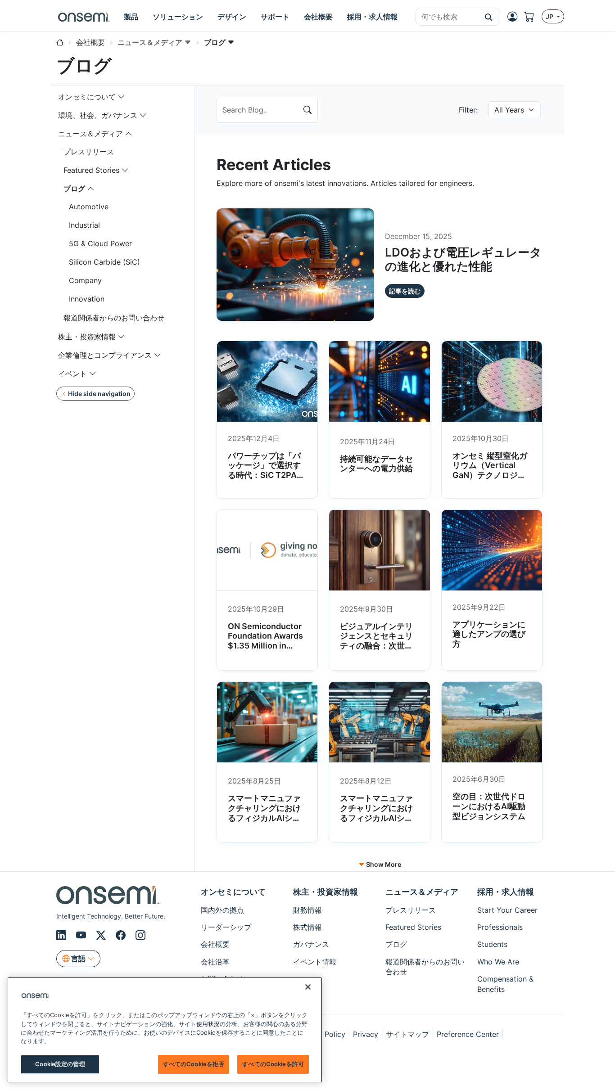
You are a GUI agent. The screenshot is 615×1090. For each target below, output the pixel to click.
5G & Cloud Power (100, 243)
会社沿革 (215, 961)
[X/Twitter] (102, 935)
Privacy (365, 1034)
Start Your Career (507, 909)
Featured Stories (91, 170)
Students (492, 944)
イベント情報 (314, 961)
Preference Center (468, 1034)
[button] (488, 17)
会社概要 (215, 944)
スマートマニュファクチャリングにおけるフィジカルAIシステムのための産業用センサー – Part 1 (376, 817)
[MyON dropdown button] (515, 16)
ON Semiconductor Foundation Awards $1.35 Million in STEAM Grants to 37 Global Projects (265, 651)
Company (85, 280)
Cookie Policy (321, 1034)
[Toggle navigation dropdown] (121, 96)
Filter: (468, 109)
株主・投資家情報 (87, 336)
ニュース (307, 978)
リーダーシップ (226, 927)
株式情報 (307, 927)
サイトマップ (407, 1034)
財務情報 (307, 909)
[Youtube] (82, 935)
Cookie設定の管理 (60, 1063)
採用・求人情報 (505, 891)
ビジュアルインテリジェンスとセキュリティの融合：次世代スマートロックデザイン (376, 646)
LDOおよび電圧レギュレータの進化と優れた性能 (463, 259)
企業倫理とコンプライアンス (105, 355)
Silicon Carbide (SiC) (104, 261)
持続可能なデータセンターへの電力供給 (376, 463)
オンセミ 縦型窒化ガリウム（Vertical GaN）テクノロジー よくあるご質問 (489, 470)
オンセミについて (87, 96)
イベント (72, 373)
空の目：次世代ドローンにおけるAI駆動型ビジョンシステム (488, 806)
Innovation (86, 298)
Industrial (84, 225)
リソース (307, 996)
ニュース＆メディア (90, 133)
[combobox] (446, 17)
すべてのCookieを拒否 (194, 1063)
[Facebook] (122, 935)
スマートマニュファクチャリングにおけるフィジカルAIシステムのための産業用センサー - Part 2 (264, 817)
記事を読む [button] (405, 291)
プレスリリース (88, 151)
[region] (164, 1030)
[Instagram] (140, 935)
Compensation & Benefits (505, 983)
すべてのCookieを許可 (273, 1063)
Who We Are (498, 961)
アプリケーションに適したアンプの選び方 (488, 634)
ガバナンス (311, 944)
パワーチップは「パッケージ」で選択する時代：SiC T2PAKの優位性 (265, 470)
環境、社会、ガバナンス (97, 115)
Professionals (500, 927)
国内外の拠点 (222, 909)
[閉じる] (308, 987)
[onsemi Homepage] (84, 17)
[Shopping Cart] (533, 16)
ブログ (74, 188)
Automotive (89, 206)
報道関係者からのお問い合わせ (113, 317)
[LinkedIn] (62, 935)
